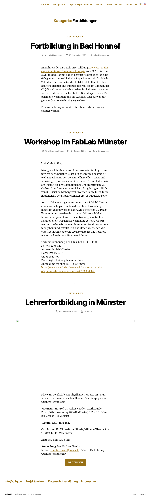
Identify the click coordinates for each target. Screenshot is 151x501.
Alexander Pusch (56, 151)
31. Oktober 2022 (78, 151)
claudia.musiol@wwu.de (64, 450)
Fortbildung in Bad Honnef (75, 45)
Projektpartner (35, 481)
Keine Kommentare (101, 55)
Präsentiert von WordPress (28, 494)
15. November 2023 (77, 55)
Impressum (88, 481)
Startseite (45, 4)
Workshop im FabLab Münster (75, 141)
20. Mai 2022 (89, 311)
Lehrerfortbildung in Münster (75, 302)
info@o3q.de (13, 481)
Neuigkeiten (59, 4)
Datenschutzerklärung (63, 481)
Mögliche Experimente (78, 4)
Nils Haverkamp (55, 55)
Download (129, 4)
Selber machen (114, 4)
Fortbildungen (75, 37)
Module (98, 4)
